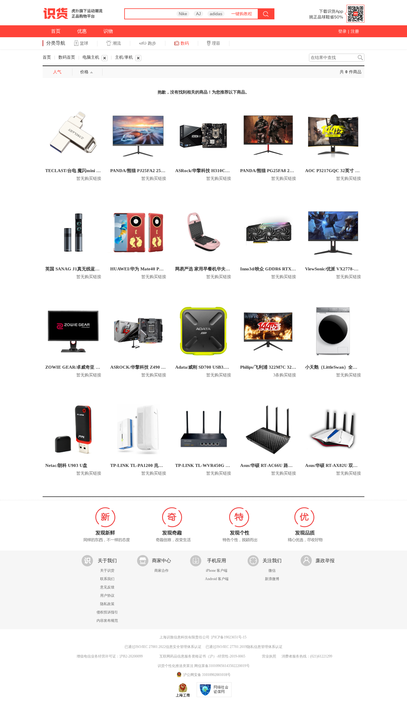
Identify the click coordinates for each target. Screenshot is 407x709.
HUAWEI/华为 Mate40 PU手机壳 (143, 269)
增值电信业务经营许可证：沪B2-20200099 (110, 656)
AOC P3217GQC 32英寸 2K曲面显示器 (344, 170)
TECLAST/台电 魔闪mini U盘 (74, 170)
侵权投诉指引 (107, 612)
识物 (108, 31)
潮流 (117, 43)
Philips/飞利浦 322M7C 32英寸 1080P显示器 (283, 367)
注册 (355, 31)
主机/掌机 (124, 57)
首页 (55, 31)
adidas (216, 13)
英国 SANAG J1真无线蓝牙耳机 (76, 269)
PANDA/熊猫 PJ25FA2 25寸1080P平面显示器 (155, 170)
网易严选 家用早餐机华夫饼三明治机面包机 (218, 269)
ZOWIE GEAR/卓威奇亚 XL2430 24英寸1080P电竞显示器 (103, 367)
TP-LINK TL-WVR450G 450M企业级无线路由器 (224, 465)
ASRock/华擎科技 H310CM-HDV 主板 (213, 170)
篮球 (84, 43)
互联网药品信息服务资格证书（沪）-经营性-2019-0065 (202, 656)
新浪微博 (272, 579)
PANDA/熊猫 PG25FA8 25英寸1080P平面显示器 (287, 170)
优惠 (82, 31)
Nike (183, 13)
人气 (57, 72)
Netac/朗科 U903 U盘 (66, 465)
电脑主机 (91, 57)
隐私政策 (107, 604)
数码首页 (66, 57)
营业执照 (269, 656)
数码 (185, 43)
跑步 (152, 43)
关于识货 (107, 570)
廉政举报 (325, 560)
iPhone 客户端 (216, 570)
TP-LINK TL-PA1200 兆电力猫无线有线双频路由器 (161, 465)
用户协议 (107, 595)
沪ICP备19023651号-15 (228, 637)
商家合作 (161, 570)
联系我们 (107, 579)
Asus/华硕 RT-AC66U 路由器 (268, 465)
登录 (342, 31)
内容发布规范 (107, 620)
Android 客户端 (217, 579)
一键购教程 (241, 13)
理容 (216, 43)
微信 (272, 570)
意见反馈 (107, 587)
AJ (198, 13)
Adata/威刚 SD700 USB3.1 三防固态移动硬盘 (219, 367)
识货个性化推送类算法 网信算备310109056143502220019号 (204, 666)
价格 (84, 72)
